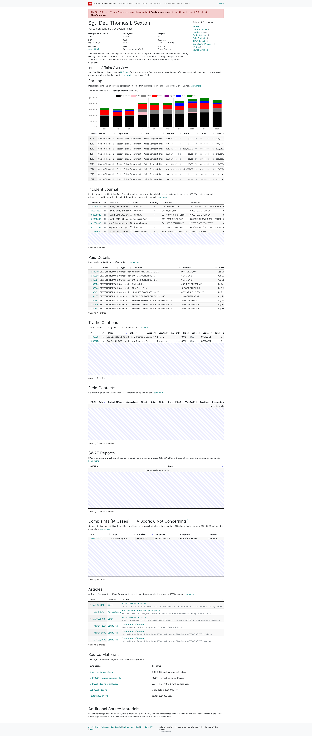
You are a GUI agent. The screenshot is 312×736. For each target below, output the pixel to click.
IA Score (124, 72)
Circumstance (218, 402)
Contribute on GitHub (130, 727)
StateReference (126, 3)
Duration (204, 402)
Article (126, 599)
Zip (169, 402)
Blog (141, 727)
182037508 (95, 227)
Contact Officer (114, 402)
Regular (170, 133)
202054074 (95, 206)
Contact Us (149, 727)
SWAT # (94, 466)
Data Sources (169, 3)
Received (141, 534)
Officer (105, 267)
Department (123, 133)
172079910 (95, 231)
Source (195, 333)
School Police (94, 49)
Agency (151, 333)
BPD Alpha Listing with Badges (104, 684)
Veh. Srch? (190, 402)
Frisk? (178, 402)
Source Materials (200, 50)
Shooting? (154, 202)
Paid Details (200, 32)
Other (203, 133)
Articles (197, 47)
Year (93, 133)
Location (163, 333)
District (135, 202)
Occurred (114, 202)
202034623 (95, 211)
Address (187, 267)
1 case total (125, 75)
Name (102, 133)
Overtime (221, 133)
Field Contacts (200, 38)
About (138, 3)
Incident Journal (201, 29)
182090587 (95, 223)
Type (123, 267)
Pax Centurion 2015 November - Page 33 (141, 610)
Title (146, 133)
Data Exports (155, 3)
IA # (92, 534)
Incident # (95, 202)
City (153, 402)
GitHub (220, 3)
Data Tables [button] (183, 3)
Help (144, 3)
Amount (175, 333)
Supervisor (131, 402)
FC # (92, 402)
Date (110, 333)
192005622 (95, 215)
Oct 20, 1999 (100, 640)
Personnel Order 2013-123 (134, 617)
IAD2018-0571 (96, 538)
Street (144, 402)
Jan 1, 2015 (99, 612)
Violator (206, 333)
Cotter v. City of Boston (133, 624)
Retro (187, 133)
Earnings (196, 26)
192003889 (95, 219)
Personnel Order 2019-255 (134, 603)
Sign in (91, 729)
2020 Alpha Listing (98, 690)
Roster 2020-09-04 (99, 696)
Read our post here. (160, 12)
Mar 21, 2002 (100, 633)
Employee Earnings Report (102, 672)
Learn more (195, 86)
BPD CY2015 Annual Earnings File (105, 678)
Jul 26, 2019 (98, 605)
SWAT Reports (200, 41)
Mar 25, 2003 (100, 626)
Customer (138, 267)
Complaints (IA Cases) (204, 44)
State (161, 402)
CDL (216, 333)
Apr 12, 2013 (99, 619)
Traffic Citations (201, 35)
